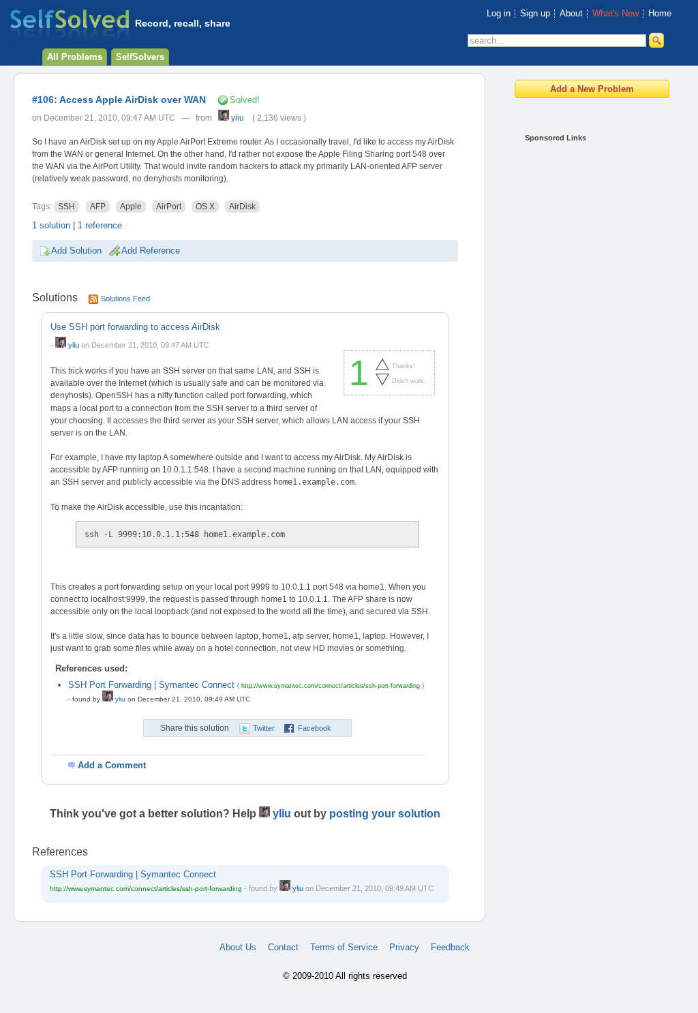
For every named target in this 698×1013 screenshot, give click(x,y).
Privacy (404, 947)
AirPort (168, 206)
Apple (131, 206)
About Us (237, 947)
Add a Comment (112, 765)
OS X (205, 206)
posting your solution (384, 813)
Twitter (264, 728)
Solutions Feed (125, 298)
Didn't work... (411, 380)
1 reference (100, 225)
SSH (66, 206)
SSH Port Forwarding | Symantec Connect (151, 685)
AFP (98, 206)
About (571, 13)
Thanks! (403, 365)
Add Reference (150, 250)
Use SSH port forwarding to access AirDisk (135, 327)
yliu (236, 118)
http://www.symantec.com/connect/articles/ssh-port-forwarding (330, 685)
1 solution (51, 225)
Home (659, 13)
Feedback (450, 947)
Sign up (535, 13)
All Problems (74, 57)
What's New (615, 13)
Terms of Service (344, 947)
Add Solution (76, 250)
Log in (499, 13)
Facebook (314, 728)
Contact (283, 947)
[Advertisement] (579, 354)
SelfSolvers (140, 57)
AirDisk (242, 206)
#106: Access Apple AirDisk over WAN (119, 99)
